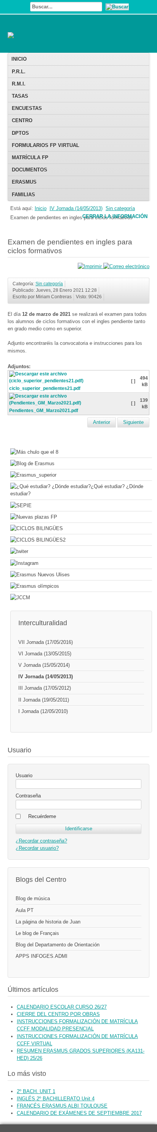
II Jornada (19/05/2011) (43, 700)
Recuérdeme (42, 816)
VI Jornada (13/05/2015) (44, 654)
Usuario (24, 775)
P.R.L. (19, 71)
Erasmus (24, 182)
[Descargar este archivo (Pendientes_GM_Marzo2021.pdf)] (69, 404)
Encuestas (27, 108)
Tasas (20, 96)
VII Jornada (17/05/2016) (45, 642)
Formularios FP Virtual (45, 145)
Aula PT (25, 910)
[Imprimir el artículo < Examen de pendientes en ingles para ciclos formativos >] (90, 266)
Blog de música (33, 898)
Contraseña (28, 796)
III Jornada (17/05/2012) (44, 688)
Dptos (20, 133)
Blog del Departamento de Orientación (57, 945)
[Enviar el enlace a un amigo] (126, 266)
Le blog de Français (37, 933)
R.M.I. (19, 84)
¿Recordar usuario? (37, 848)
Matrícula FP (30, 157)
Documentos (29, 170)
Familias (23, 194)
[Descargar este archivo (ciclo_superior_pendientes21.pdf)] (69, 382)
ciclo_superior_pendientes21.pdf (44, 388)
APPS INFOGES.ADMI (41, 956)
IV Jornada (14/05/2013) (76, 208)
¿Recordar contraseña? (41, 841)
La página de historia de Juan (48, 922)
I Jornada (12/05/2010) (43, 711)
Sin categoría (120, 208)
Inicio (19, 59)
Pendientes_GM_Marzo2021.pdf (43, 410)
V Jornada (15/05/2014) (44, 665)
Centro (22, 120)
